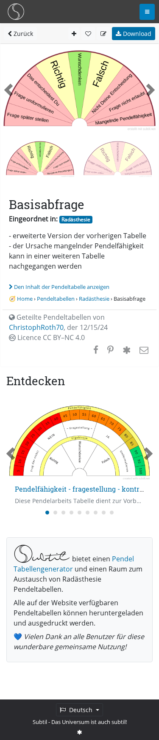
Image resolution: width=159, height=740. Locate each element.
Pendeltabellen (56, 298)
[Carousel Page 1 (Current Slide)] (47, 512)
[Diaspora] (126, 350)
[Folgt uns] (79, 732)
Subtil (40, 722)
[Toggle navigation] (147, 12)
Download (136, 34)
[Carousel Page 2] (55, 512)
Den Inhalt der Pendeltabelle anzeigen (61, 287)
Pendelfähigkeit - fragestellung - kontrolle (83, 488)
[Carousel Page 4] (71, 512)
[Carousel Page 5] (79, 512)
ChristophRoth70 (36, 327)
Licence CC (50, 337)
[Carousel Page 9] (112, 512)
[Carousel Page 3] (63, 512)
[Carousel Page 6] (87, 512)
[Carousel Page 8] (104, 512)
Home (25, 298)
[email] (143, 350)
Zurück (22, 34)
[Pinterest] (110, 350)
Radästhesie (75, 219)
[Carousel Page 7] (96, 512)
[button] (8, 89)
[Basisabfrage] (117, 158)
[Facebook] (96, 350)
